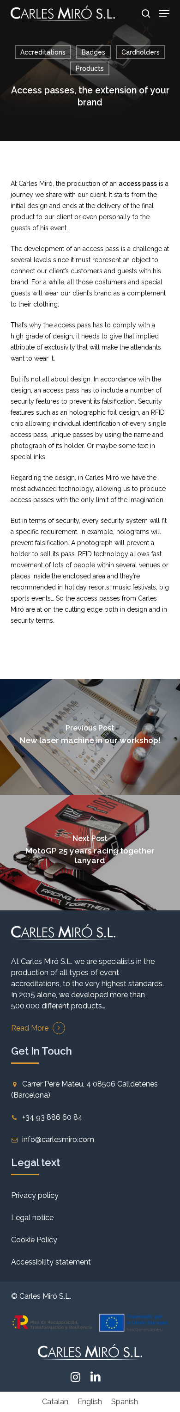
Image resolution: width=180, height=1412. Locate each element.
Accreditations (43, 52)
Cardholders (140, 52)
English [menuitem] (90, 1401)
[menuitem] (55, 1401)
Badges (93, 52)
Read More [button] (29, 1028)
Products (90, 68)
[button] (164, 13)
